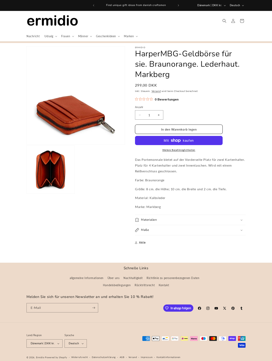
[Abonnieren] (93, 307)
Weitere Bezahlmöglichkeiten (178, 149)
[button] (50, 36)
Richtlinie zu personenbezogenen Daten (173, 278)
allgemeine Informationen (87, 278)
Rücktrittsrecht (145, 285)
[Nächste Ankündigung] (178, 5)
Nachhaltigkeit (133, 278)
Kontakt (164, 285)
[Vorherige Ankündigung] (93, 5)
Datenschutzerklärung (104, 357)
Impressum (147, 357)
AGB (122, 357)
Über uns (114, 278)
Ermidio (40, 357)
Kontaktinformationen (168, 357)
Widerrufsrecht (79, 357)
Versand (156, 91)
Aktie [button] (142, 242)
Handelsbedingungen (117, 285)
